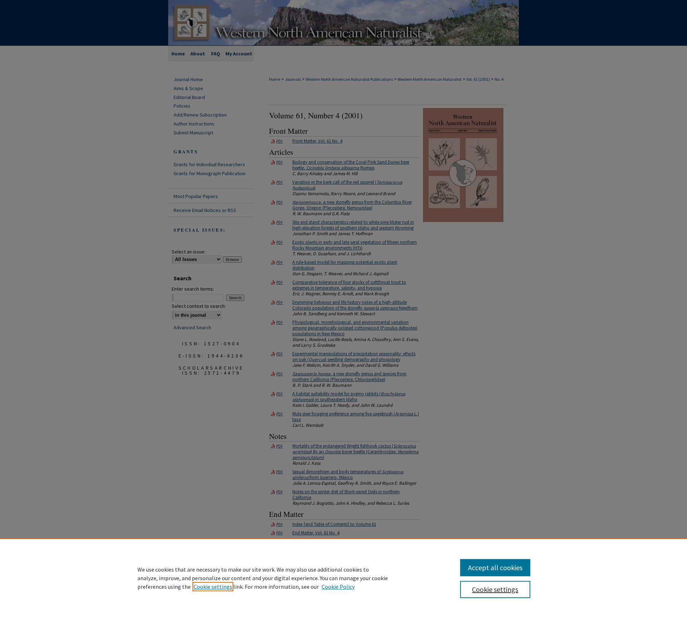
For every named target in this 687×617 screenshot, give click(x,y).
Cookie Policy (338, 586)
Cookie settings (213, 586)
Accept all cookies (495, 567)
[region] (343, 577)
